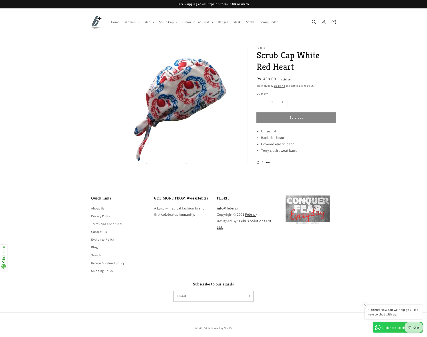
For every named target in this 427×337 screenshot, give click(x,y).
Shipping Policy (102, 271)
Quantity (262, 93)
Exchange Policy (102, 239)
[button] (314, 22)
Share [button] (266, 162)
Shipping (279, 85)
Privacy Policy (101, 216)
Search (96, 255)
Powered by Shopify (221, 328)
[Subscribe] (249, 296)
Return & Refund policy (107, 263)
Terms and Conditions (107, 224)
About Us (98, 208)
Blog (94, 247)
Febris (250, 214)
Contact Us (99, 232)
